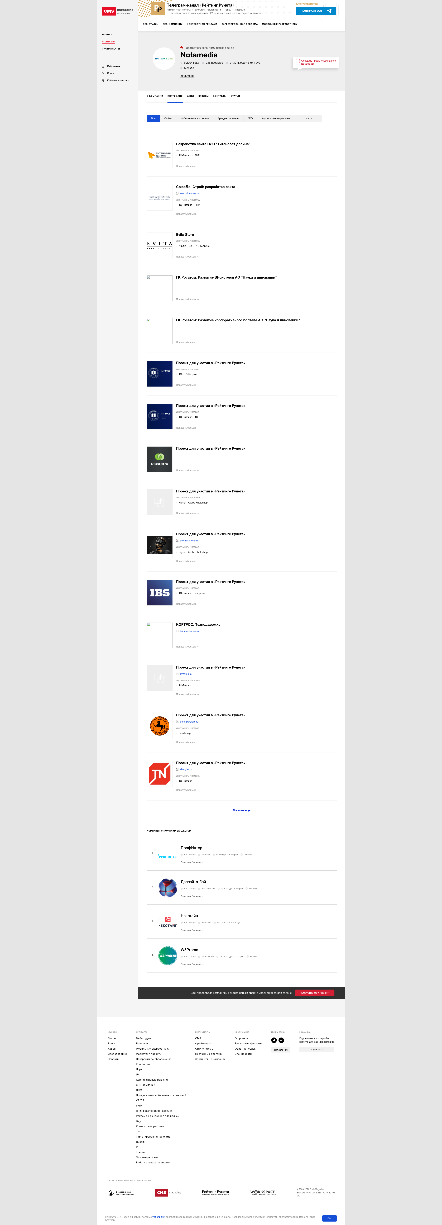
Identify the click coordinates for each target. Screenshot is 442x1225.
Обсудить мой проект (315, 992)
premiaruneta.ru (189, 540)
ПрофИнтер (191, 848)
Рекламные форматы (248, 1043)
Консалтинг (143, 1064)
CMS (198, 1038)
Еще (307, 118)
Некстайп (189, 916)
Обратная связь (245, 1048)
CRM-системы (204, 1048)
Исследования (117, 1054)
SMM (139, 1105)
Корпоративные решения (152, 1079)
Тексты (140, 1152)
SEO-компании (145, 1085)
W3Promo (189, 950)
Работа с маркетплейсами (153, 1162)
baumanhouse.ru (189, 631)
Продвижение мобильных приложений (161, 1095)
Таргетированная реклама (153, 1136)
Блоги (112, 1043)
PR (138, 1147)
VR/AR (140, 1100)
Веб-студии (143, 1038)
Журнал (107, 34)
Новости (113, 1059)
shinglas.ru (186, 769)
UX (138, 1074)
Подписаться (316, 1049)
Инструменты (111, 49)
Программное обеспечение (154, 1059)
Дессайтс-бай (193, 882)
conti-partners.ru (189, 721)
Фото (139, 1131)
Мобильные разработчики (153, 1048)
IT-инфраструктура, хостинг (154, 1110)
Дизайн (141, 1141)
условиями (158, 1217)
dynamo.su (186, 674)
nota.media (187, 75)
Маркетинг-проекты (149, 1054)
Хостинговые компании (210, 1059)
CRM (139, 1090)
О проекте (241, 1038)
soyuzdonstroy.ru (189, 193)
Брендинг (142, 1043)
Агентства (108, 42)
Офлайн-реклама (147, 1157)
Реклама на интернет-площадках (157, 1116)
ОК (330, 1218)
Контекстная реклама (150, 1126)
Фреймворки (203, 1043)
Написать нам (280, 1050)
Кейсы (112, 1048)
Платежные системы (208, 1054)
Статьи (112, 1038)
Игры (139, 1069)
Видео (140, 1121)
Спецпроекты (243, 1054)
